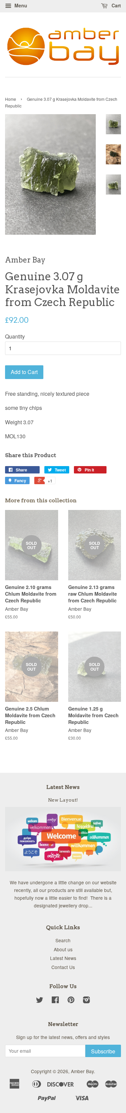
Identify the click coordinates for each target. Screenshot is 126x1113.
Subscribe (103, 1051)
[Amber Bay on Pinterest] (71, 1000)
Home (10, 99)
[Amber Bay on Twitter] (39, 1000)
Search (63, 940)
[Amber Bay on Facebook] (55, 1000)
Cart (115, 5)
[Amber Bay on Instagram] (86, 1000)
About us (63, 949)
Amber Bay (82, 1071)
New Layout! (63, 800)
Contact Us (63, 967)
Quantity (15, 336)
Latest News (63, 787)
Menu (20, 5)
